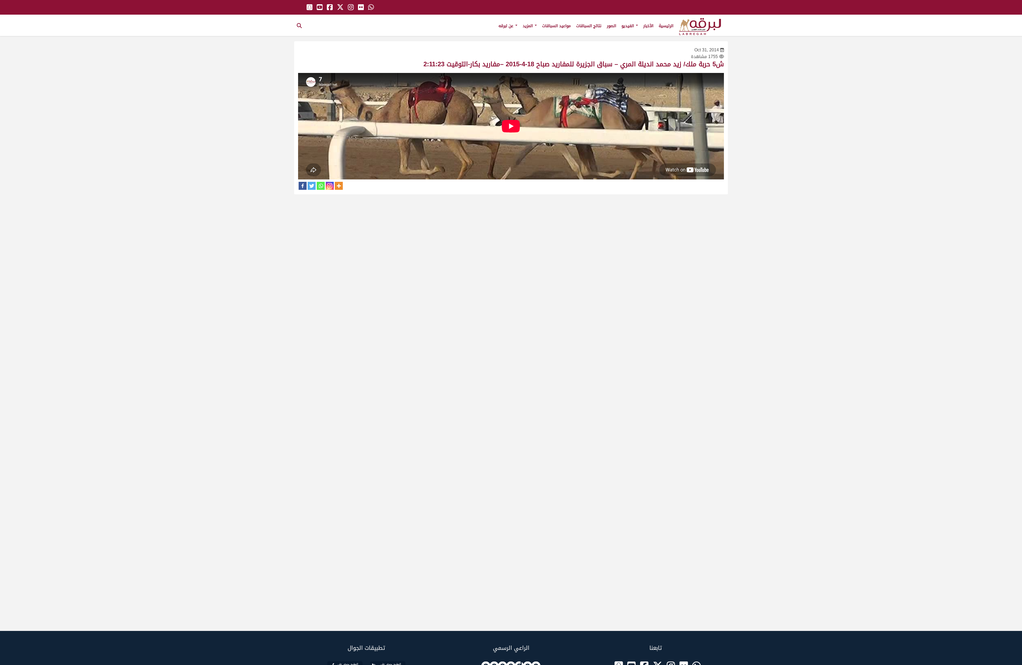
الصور (611, 26)
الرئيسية (666, 26)
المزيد (528, 26)
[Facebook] (303, 186)
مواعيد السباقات (556, 26)
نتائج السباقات (588, 26)
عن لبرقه (506, 26)
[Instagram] (330, 186)
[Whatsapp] (321, 186)
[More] (339, 186)
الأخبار (648, 26)
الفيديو (628, 26)
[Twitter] (312, 186)
